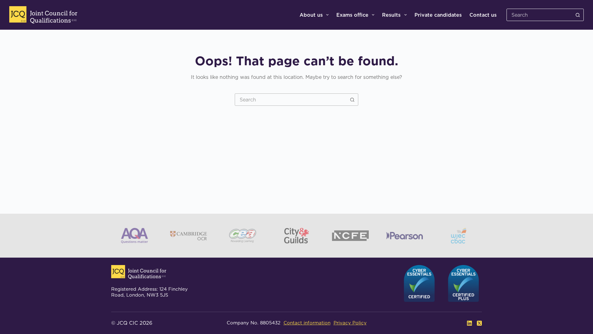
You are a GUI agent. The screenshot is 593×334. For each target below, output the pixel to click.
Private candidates (438, 14)
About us (311, 14)
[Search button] (577, 15)
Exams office (352, 14)
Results (391, 14)
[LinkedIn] (469, 323)
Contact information (307, 322)
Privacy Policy (350, 322)
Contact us (483, 14)
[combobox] (290, 99)
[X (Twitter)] (479, 323)
